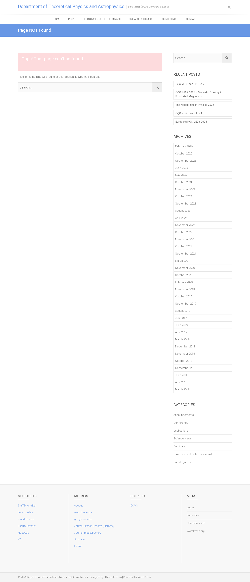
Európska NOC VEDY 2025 (191, 121)
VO (19, 539)
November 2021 (185, 239)
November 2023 (185, 189)
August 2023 (182, 210)
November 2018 (185, 353)
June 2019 (181, 325)
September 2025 (185, 160)
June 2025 (181, 168)
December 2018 (185, 346)
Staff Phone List (27, 505)
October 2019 (183, 296)
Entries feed (193, 515)
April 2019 (181, 332)
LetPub (78, 546)
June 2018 (181, 375)
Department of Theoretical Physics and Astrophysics (71, 6)
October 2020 (183, 275)
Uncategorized (182, 462)
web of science (83, 512)
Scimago (79, 539)
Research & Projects (141, 19)
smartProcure (26, 519)
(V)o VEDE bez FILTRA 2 (190, 84)
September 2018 (185, 368)
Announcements (183, 415)
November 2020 (185, 268)
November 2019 (185, 289)
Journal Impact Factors (87, 532)
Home (57, 19)
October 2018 (183, 360)
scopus (78, 505)
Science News (182, 438)
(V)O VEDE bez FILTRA (189, 113)
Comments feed (196, 523)
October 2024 (183, 182)
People (72, 19)
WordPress (144, 577)
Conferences (170, 19)
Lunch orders (25, 512)
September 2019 (185, 303)
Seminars (115, 19)
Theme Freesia (113, 577)
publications (181, 430)
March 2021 (182, 260)
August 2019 (182, 310)
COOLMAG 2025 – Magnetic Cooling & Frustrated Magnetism (198, 94)
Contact (191, 19)
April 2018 (181, 382)
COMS (134, 505)
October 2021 (183, 246)
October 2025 (183, 153)
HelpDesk (23, 532)
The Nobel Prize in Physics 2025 (195, 104)
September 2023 (185, 203)
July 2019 (180, 318)
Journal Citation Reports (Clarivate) (94, 525)
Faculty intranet (27, 525)
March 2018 (182, 389)
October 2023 (183, 196)
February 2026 (184, 146)
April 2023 (181, 218)
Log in (190, 507)
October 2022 (183, 232)
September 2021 (185, 253)
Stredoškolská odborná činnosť (192, 454)
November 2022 (185, 225)
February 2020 (184, 282)
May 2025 (181, 175)
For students (92, 19)
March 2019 (182, 339)
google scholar (83, 519)
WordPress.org (196, 531)
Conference (180, 422)
